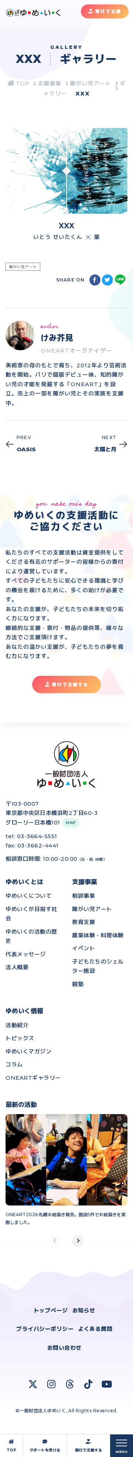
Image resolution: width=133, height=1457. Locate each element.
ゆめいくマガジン (28, 1051)
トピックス (20, 1038)
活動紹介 (17, 1025)
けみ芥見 (57, 338)
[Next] (78, 1241)
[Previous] (55, 1241)
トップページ (51, 1310)
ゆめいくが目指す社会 (31, 913)
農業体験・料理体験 (98, 935)
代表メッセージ (26, 954)
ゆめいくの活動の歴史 (31, 936)
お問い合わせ (64, 1347)
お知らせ (83, 1310)
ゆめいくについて (28, 895)
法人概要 (17, 967)
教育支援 (83, 921)
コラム (14, 1064)
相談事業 (83, 895)
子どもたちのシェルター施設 (98, 966)
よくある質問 (95, 1328)
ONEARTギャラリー (33, 1077)
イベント (83, 948)
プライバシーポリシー (45, 1328)
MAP (71, 822)
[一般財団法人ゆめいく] (18, 83)
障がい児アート (92, 909)
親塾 (77, 984)
